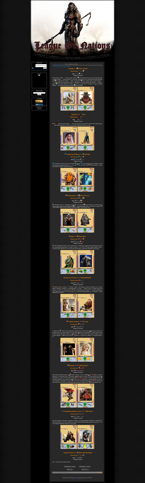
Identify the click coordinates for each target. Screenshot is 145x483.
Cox (63, 472)
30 (63, 64)
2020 (57, 64)
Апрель (60, 64)
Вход (80, 478)
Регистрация (42, 69)
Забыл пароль (36, 69)
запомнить (36, 68)
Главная (53, 64)
